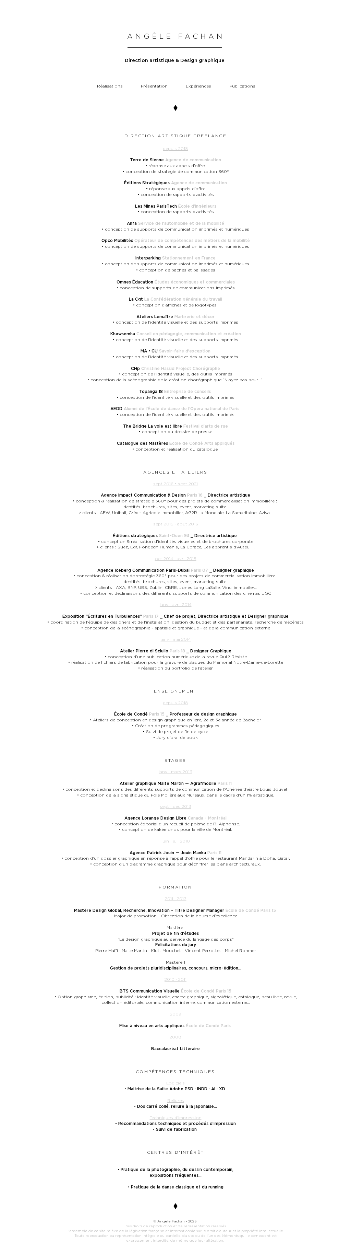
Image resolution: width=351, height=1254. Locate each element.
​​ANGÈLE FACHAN (176, 36)
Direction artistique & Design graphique (175, 60)
